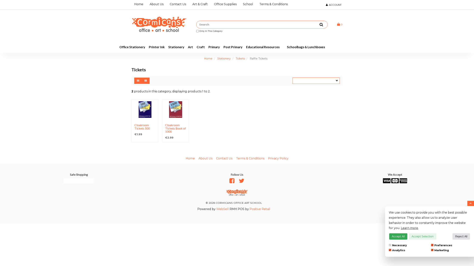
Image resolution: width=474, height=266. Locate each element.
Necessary (399, 245)
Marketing (441, 250)
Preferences (443, 245)
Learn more (409, 228)
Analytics (398, 250)
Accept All (398, 236)
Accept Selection (423, 236)
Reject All (461, 236)
